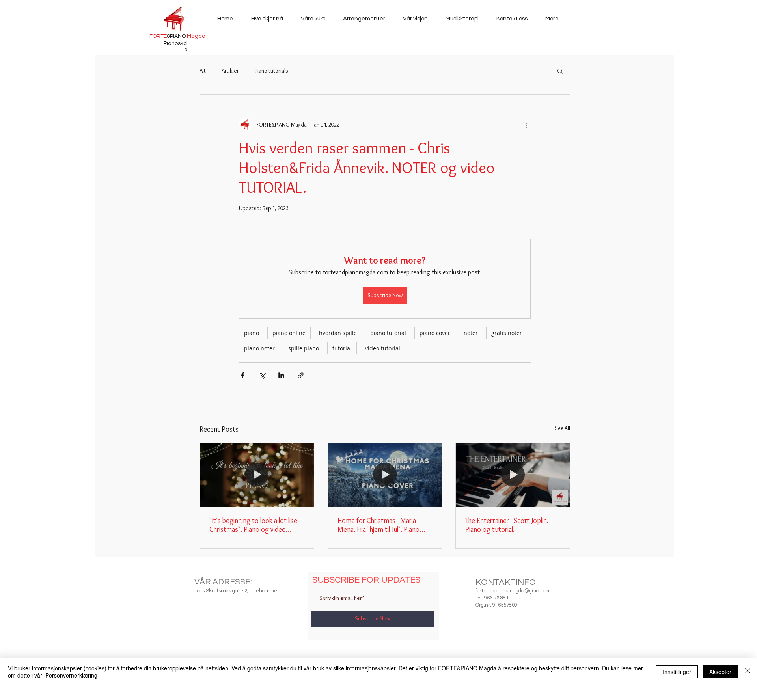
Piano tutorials (271, 70)
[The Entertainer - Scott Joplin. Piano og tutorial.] (513, 475)
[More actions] (526, 124)
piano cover (435, 333)
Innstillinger (677, 672)
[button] (560, 70)
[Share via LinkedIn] (281, 375)
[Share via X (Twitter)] (262, 375)
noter (471, 333)
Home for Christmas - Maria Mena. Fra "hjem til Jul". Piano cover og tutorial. (378, 525)
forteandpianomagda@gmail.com (513, 591)
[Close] (747, 672)
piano (251, 333)
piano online (289, 333)
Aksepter (720, 672)
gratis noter (506, 333)
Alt (203, 70)
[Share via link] (300, 375)
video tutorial (382, 348)
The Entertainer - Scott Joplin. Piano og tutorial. (506, 525)
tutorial (342, 348)
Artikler (230, 70)
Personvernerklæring (71, 675)
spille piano (303, 348)
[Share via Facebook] (242, 375)
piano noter (259, 348)
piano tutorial (388, 333)
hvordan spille (338, 333)
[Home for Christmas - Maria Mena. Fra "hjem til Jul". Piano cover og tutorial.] (385, 475)
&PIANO (177, 36)
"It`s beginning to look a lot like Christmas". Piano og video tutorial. (253, 525)
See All (562, 428)
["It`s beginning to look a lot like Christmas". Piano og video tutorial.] (257, 475)
